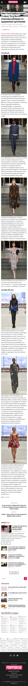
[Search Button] (25, 578)
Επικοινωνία (14, 673)
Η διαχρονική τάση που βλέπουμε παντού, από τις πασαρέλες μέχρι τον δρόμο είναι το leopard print (17, 564)
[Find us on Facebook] (10, 655)
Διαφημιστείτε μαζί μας (14, 671)
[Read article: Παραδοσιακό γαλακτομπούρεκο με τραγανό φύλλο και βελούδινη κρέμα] (4, 606)
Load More (14, 572)
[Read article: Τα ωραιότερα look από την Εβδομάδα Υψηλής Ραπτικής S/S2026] (6, 529)
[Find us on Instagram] (14, 655)
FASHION (4, 526)
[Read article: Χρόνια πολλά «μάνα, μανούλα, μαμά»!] (4, 588)
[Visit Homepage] (13, 2)
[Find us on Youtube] (17, 655)
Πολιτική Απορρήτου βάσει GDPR (14, 675)
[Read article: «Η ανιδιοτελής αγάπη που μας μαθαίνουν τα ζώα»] (4, 600)
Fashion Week (6, 33)
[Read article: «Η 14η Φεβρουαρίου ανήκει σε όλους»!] (4, 594)
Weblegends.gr (14, 683)
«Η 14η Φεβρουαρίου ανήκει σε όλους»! (17, 592)
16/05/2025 (11, 551)
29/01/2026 (23, 531)
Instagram (14, 644)
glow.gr (7, 497)
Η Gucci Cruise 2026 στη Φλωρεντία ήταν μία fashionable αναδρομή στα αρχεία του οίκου (16, 548)
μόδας (23, 37)
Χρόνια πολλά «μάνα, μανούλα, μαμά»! (17, 587)
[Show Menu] (2, 2)
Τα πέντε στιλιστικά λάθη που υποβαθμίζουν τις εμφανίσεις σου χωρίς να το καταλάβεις (16, 556)
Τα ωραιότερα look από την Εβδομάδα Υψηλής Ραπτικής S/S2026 (19, 527)
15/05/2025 (11, 559)
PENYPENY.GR (6, 29)
